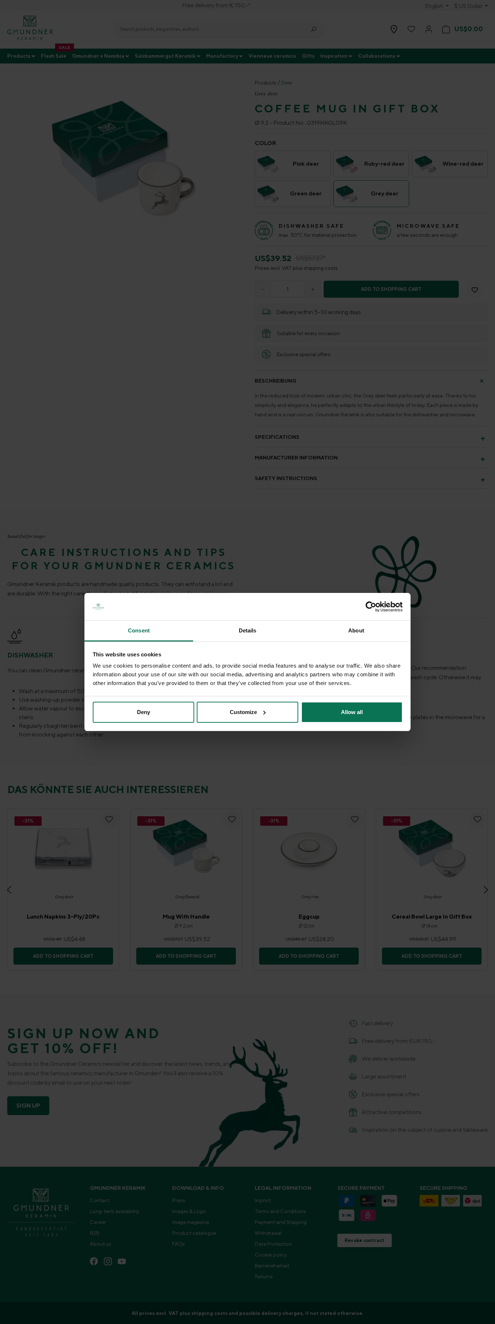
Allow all (352, 712)
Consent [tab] (139, 630)
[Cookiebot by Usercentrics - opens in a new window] (371, 606)
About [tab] (356, 630)
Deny (143, 712)
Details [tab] (248, 630)
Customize (243, 712)
